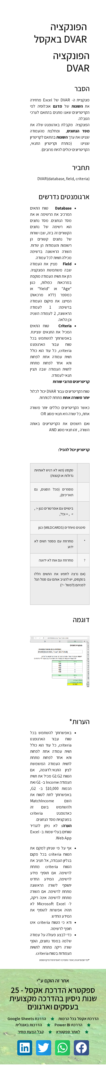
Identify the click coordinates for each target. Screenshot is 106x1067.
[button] (81, 1047)
